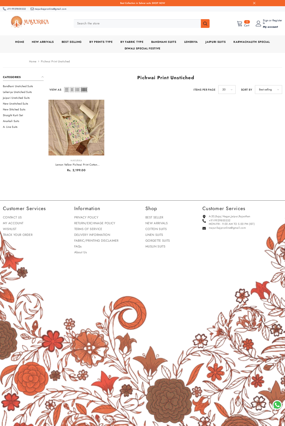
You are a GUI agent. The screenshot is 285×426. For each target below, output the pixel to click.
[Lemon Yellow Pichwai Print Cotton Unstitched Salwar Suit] (76, 127)
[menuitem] (23, 86)
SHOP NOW (158, 3)
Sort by (246, 89)
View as (55, 89)
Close (254, 3)
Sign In (266, 21)
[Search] (142, 23)
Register (277, 20)
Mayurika (76, 160)
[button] (66, 89)
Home (32, 61)
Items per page (204, 89)
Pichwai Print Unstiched (55, 61)
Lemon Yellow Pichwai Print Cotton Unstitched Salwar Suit (76, 164)
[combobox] (137, 23)
